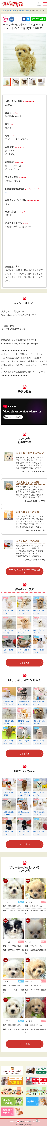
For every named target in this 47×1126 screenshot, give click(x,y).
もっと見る (24, 663)
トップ (3, 11)
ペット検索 (12, 11)
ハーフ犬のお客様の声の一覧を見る (24, 571)
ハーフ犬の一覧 (23, 11)
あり (7, 192)
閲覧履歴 (39, 5)
